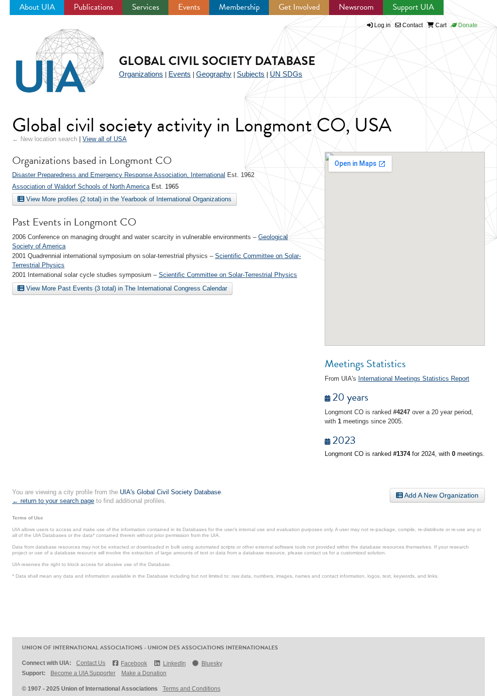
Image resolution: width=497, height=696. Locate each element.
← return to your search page (53, 500)
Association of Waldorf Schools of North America (80, 186)
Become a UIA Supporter (83, 673)
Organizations (141, 74)
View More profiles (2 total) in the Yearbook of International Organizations (128, 199)
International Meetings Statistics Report (413, 378)
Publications (93, 7)
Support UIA (413, 7)
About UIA (37, 7)
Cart (440, 25)
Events (189, 7)
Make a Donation (143, 673)
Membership (239, 7)
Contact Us (90, 663)
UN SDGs (286, 74)
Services (145, 7)
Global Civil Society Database (217, 61)
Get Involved (299, 7)
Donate (467, 25)
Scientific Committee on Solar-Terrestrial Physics (228, 274)
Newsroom (356, 7)
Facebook (134, 663)
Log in (382, 25)
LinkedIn (174, 663)
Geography (214, 74)
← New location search (44, 139)
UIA (48, 55)
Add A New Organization (441, 495)
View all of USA (105, 139)
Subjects (251, 74)
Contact (412, 25)
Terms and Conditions (191, 688)
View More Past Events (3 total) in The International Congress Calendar (125, 288)
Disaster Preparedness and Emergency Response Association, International (118, 174)
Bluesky (211, 663)
